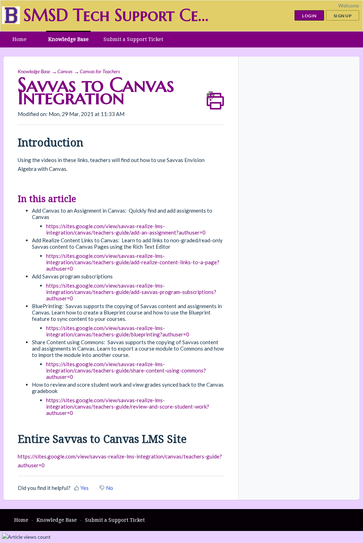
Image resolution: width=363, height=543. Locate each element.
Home (19, 39)
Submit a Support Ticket (133, 39)
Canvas (64, 71)
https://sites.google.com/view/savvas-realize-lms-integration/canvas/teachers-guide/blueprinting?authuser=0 (117, 331)
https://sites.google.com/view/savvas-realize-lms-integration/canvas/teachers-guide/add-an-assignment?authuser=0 (126, 229)
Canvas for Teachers (100, 71)
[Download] (168, 181)
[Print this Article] (215, 95)
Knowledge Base (68, 39)
